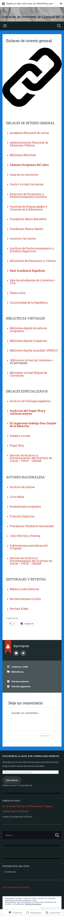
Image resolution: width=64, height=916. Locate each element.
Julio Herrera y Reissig (25, 536)
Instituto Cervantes (23, 238)
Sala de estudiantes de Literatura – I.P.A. (33, 282)
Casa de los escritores (24, 174)
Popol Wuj (17, 445)
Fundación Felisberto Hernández (32, 526)
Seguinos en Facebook (15, 887)
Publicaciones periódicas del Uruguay (29, 547)
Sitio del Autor (23, 653)
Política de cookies (33, 904)
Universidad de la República (29, 302)
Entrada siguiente (20, 686)
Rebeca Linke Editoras (24, 589)
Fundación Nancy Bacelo (26, 229)
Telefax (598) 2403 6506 (15, 811)
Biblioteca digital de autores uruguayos (28, 329)
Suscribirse (12, 780)
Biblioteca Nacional (23, 155)
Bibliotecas (17, 671)
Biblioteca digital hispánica (28, 341)
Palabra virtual (20, 436)
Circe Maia (17, 497)
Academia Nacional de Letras (29, 133)
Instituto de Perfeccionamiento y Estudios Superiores (32, 250)
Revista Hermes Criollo (25, 599)
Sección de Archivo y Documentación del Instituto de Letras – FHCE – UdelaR (31, 458)
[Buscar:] (31, 835)
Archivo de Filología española (30, 401)
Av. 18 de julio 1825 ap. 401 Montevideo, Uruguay (27, 806)
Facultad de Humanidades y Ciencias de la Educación (28, 208)
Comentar (45, 735)
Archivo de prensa (22, 487)
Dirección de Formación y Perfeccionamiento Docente (28, 195)
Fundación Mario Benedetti (28, 219)
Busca (58, 26)
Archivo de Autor (16, 653)
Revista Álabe (19, 609)
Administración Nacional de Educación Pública (29, 144)
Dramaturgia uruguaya (25, 506)
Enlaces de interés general (29, 40)
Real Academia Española (27, 270)
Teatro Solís (17, 293)
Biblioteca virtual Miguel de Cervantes (28, 374)
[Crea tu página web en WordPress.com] (32, 3)
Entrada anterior (20, 681)
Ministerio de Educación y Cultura (33, 261)
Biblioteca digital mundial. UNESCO (34, 350)
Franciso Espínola (22, 516)
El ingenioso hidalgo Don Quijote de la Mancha (33, 424)
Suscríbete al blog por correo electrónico (30, 756)
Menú (5, 26)
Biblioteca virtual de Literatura (31, 360)
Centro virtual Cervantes (26, 184)
